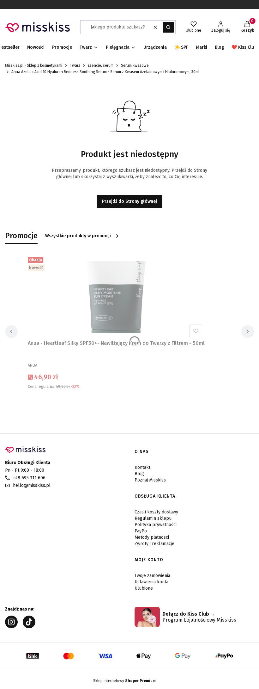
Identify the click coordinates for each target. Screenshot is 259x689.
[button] (168, 27)
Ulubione (144, 588)
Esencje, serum (100, 65)
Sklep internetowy (124, 681)
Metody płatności (152, 537)
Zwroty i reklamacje (154, 543)
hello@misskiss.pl (32, 485)
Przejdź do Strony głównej (129, 201)
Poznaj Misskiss (150, 480)
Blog (139, 473)
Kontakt (142, 467)
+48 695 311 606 (29, 478)
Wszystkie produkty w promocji (78, 236)
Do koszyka (116, 402)
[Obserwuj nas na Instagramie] (11, 627)
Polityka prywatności (156, 524)
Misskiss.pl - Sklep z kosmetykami (33, 65)
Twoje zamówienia (152, 575)
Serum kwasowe (135, 65)
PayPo (141, 531)
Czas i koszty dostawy (156, 512)
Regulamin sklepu (153, 518)
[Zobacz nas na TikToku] (29, 627)
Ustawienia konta (151, 582)
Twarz (75, 65)
